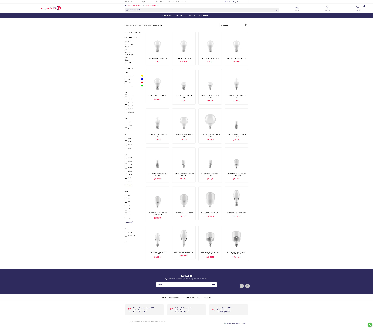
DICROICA (128, 62)
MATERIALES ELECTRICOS (185, 15)
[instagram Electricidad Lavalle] (247, 286)
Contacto (228, 2)
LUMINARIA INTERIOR (145, 25)
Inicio (126, 25)
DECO (127, 49)
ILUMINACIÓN (167, 15)
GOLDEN (127, 52)
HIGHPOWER (129, 44)
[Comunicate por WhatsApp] (370, 325)
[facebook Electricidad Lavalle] (242, 286)
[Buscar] (277, 10)
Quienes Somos (217, 2)
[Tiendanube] (171, 321)
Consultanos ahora (151, 5)
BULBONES (128, 47)
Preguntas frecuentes (191, 298)
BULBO (127, 60)
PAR (126, 57)
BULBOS (127, 41)
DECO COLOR (129, 55)
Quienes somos (174, 298)
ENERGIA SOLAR (203, 15)
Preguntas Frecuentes (239, 2)
